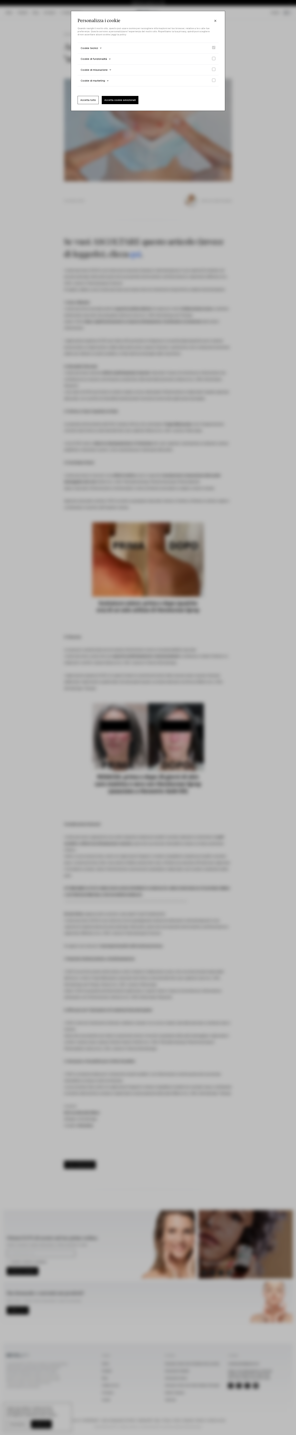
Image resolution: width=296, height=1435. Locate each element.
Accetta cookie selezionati (120, 99)
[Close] (215, 21)
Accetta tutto (88, 99)
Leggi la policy (118, 34)
